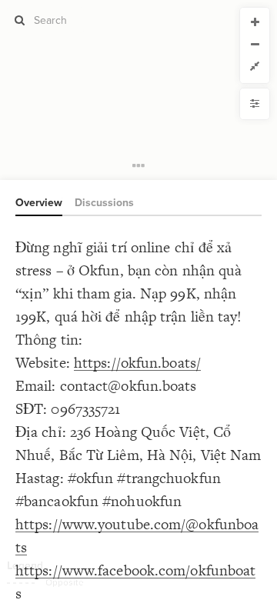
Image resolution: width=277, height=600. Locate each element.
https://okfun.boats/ (137, 362)
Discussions (104, 202)
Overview (38, 202)
